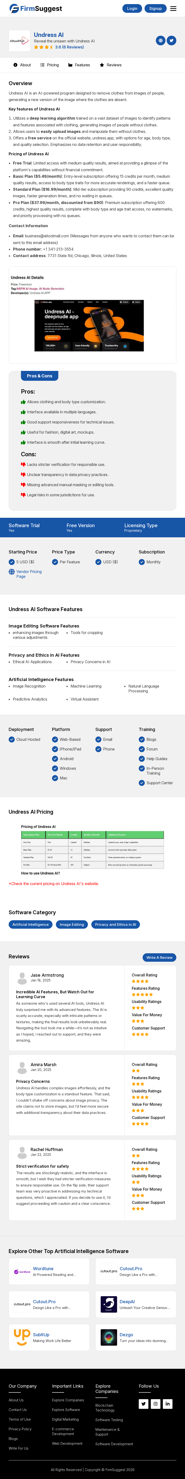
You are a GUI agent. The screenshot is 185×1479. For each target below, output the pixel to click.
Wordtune (43, 1268)
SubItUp (41, 1334)
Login (132, 8)
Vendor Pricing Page (29, 574)
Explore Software (66, 1409)
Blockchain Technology (105, 1407)
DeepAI (127, 1301)
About (25, 64)
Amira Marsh (43, 1064)
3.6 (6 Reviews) (69, 47)
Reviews (114, 64)
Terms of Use (20, 1419)
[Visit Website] (160, 40)
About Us (16, 1400)
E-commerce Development (63, 1431)
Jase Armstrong (47, 975)
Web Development (67, 1443)
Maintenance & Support (107, 1432)
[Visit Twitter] (170, 40)
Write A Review (159, 957)
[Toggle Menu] (173, 8)
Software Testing (109, 1420)
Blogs (13, 1438)
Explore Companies (68, 1400)
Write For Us (18, 1448)
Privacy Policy (20, 1429)
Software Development (114, 1444)
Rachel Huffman (47, 1149)
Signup (155, 8)
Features (82, 64)
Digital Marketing (65, 1419)
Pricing (52, 64)
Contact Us (18, 1409)
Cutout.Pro (131, 1268)
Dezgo (126, 1334)
